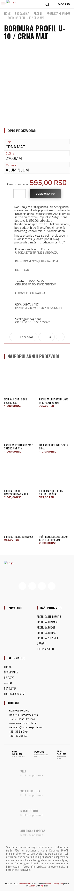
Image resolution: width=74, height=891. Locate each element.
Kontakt (13, 703)
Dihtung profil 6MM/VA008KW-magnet (16, 492)
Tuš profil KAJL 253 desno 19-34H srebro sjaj (53, 538)
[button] (47, 4)
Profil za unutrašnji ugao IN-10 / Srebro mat (53, 401)
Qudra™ (32, 885)
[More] (60, 337)
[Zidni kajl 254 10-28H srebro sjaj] (19, 380)
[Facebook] (22, 586)
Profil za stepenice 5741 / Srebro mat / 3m (18, 446)
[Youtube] (52, 586)
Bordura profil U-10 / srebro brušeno (51, 492)
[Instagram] (32, 586)
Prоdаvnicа (22, 13)
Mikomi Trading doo (54, 883)
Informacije (16, 658)
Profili (38, 13)
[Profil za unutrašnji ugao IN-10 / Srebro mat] (54, 380)
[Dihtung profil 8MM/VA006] (19, 517)
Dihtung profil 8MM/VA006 (19, 536)
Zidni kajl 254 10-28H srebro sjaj (15, 401)
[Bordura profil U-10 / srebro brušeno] (54, 472)
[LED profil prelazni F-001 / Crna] (54, 426)
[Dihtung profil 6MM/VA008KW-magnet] (19, 472)
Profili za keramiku (58, 13)
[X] (42, 586)
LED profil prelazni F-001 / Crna (53, 446)
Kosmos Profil (25, 883)
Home (7, 13)
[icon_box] (37, 213)
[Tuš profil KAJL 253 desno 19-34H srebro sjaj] (54, 517)
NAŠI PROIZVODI (51, 608)
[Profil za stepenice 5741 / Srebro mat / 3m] (19, 426)
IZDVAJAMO (14, 608)
